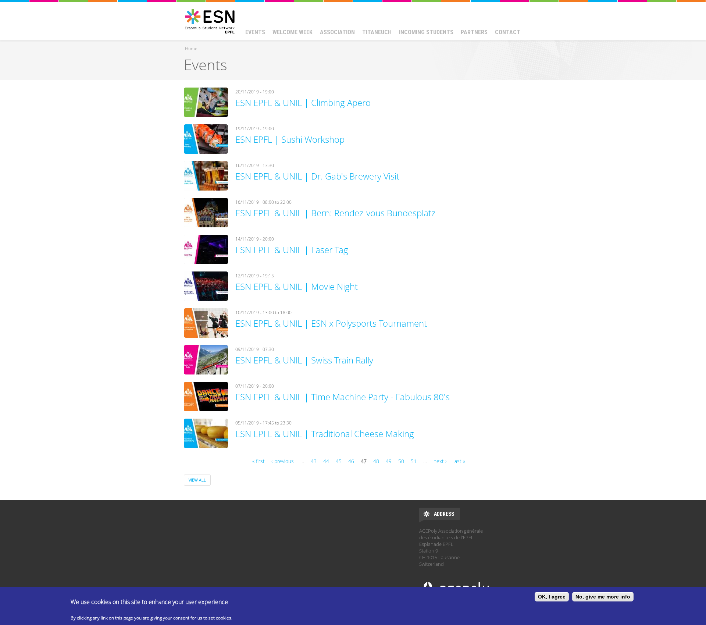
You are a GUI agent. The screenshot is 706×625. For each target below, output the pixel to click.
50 (401, 461)
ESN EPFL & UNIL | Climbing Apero (303, 102)
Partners (474, 32)
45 (339, 461)
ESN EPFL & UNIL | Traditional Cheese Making (324, 433)
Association (337, 32)
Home (191, 48)
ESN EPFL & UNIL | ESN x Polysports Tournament (331, 323)
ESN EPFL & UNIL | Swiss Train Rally (304, 360)
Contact (507, 32)
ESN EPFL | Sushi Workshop (290, 139)
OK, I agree (552, 597)
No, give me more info (602, 597)
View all (197, 480)
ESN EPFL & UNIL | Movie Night (296, 286)
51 (414, 461)
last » (459, 461)
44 (326, 461)
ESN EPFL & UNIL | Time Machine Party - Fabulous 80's (342, 397)
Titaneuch (377, 32)
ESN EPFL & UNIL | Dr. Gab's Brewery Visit (317, 176)
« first (258, 461)
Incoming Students (426, 32)
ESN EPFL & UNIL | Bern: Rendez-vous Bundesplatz (335, 213)
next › (440, 461)
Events (255, 32)
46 (351, 461)
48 (376, 461)
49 (389, 461)
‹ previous (282, 461)
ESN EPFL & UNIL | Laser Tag (291, 250)
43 (314, 461)
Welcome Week (292, 32)
